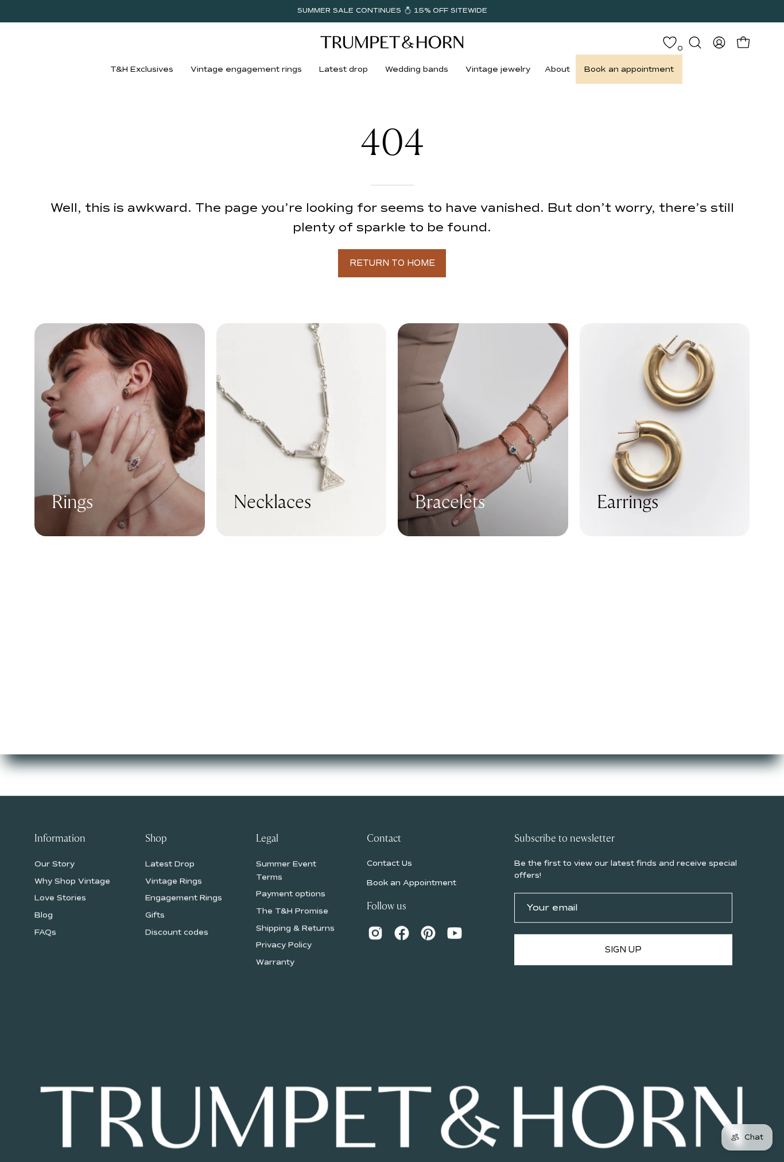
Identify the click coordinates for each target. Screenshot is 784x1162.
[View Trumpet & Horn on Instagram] (375, 933)
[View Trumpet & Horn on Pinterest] (428, 933)
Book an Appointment (411, 883)
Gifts (155, 915)
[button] (142, 69)
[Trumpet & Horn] (392, 42)
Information (60, 838)
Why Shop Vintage (72, 880)
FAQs (45, 931)
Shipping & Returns (295, 927)
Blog (43, 915)
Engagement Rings (183, 898)
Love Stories (60, 898)
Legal (267, 838)
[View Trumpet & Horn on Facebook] (401, 933)
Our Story (54, 864)
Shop (156, 838)
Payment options (290, 893)
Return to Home (392, 263)
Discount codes (176, 931)
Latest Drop (170, 864)
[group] (392, 11)
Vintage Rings (173, 880)
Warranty (275, 962)
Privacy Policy (284, 945)
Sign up (623, 949)
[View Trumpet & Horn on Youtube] (454, 933)
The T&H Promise (292, 911)
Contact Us (389, 863)
